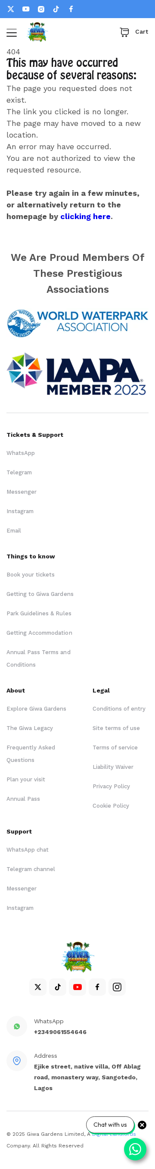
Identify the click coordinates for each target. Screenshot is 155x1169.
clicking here (85, 216)
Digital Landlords (114, 1134)
